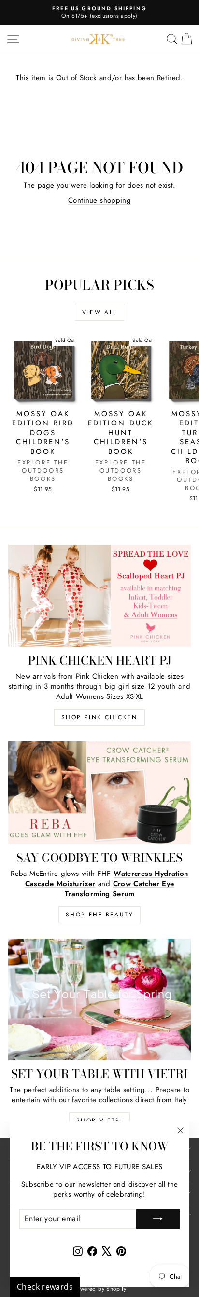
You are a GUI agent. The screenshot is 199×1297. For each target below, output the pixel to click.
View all (99, 312)
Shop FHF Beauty (99, 914)
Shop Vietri (99, 1120)
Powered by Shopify (99, 1288)
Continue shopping (99, 200)
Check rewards (45, 1287)
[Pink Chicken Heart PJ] (99, 596)
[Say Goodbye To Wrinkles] (99, 792)
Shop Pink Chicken (99, 717)
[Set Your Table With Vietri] (99, 999)
